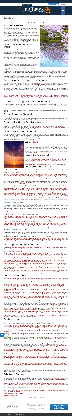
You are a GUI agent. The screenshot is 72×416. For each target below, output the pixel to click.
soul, (50, 71)
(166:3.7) (34, 77)
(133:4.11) (63, 164)
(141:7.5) (49, 236)
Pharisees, (43, 337)
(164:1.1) (20, 339)
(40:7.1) (47, 107)
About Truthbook (35, 407)
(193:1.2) (47, 227)
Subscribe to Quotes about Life (36, 405)
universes (9, 41)
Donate (28, 407)
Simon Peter (11, 298)
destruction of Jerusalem (56, 204)
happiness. (61, 149)
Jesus (29, 333)
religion (33, 149)
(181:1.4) (65, 273)
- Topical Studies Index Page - (11, 395)
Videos (38, 404)
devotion (23, 181)
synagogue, (27, 283)
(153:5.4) (41, 300)
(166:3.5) (59, 367)
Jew (61, 250)
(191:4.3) (37, 214)
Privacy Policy (41, 408)
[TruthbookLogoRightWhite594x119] (36, 10)
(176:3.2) (29, 371)
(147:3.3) (30, 281)
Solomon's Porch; (42, 377)
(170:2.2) (57, 197)
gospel (7, 197)
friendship (29, 118)
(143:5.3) (20, 251)
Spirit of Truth (15, 273)
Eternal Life (8, 18)
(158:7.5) (8, 331)
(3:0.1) (27, 41)
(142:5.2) (66, 195)
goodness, (59, 84)
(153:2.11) (8, 290)
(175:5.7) (18, 391)
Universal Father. (21, 29)
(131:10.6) (36, 152)
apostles (54, 308)
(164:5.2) (41, 387)
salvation (40, 307)
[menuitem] (63, 10)
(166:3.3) (49, 360)
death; (55, 138)
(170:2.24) (41, 206)
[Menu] (63, 10)
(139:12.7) (22, 183)
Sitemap (36, 409)
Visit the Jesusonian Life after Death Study (14, 393)
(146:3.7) (12, 99)
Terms (35, 408)
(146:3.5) (49, 242)
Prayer (35, 142)
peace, (42, 84)
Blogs (34, 404)
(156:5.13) (51, 323)
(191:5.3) (50, 221)
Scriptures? (12, 337)
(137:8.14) (44, 178)
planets (33, 40)
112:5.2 (11, 69)
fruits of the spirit (30, 84)
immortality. (51, 105)
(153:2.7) (17, 268)
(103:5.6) (33, 128)
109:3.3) (32, 139)
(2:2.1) (22, 33)
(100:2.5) (6, 111)
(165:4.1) (28, 351)
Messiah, (27, 379)
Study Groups (41, 405)
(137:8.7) (18, 172)
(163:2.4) (48, 309)
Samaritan (35, 250)
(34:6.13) (18, 92)
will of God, (41, 93)
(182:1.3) (34, 316)
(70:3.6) (34, 119)
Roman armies (7, 205)
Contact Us (29, 404)
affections (21, 189)
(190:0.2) (6, 211)
